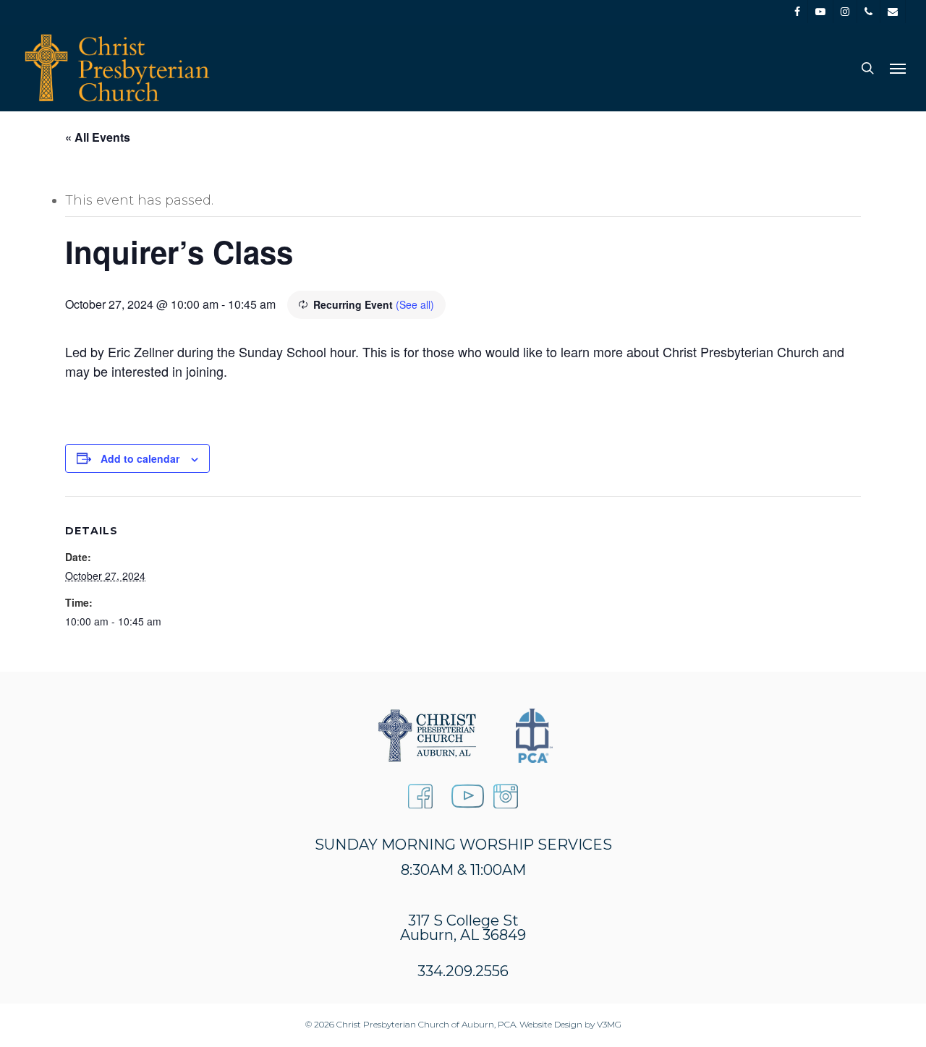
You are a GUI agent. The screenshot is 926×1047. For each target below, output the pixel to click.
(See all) (415, 304)
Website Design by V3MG (570, 1024)
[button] (898, 68)
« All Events (97, 137)
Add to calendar (140, 458)
